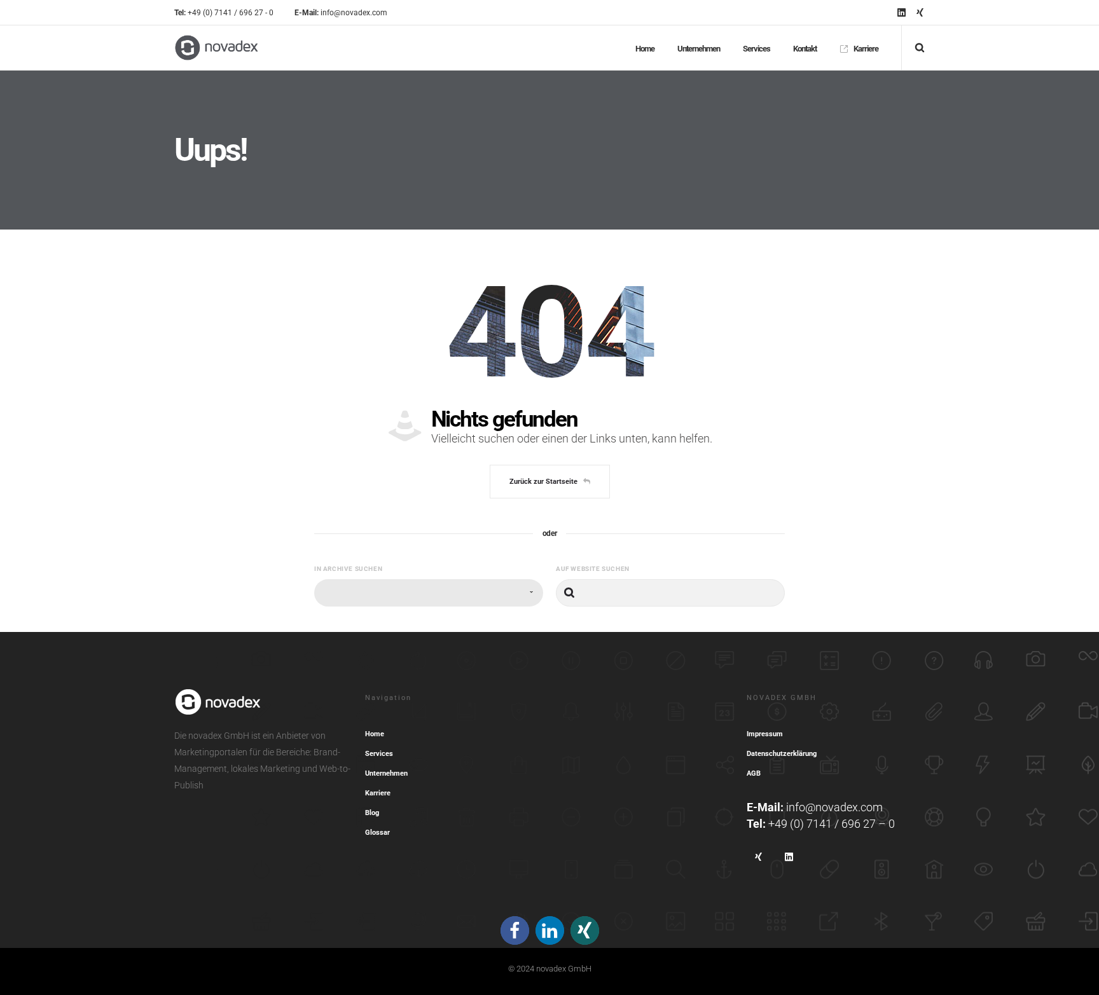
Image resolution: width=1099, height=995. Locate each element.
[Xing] (920, 12)
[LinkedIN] (901, 12)
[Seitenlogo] (216, 47)
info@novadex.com (834, 807)
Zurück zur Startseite (543, 481)
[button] (515, 930)
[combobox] (428, 593)
